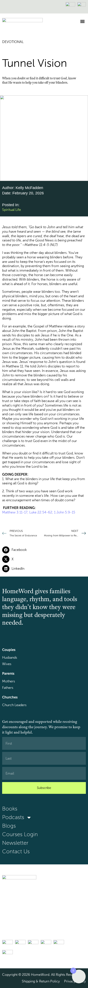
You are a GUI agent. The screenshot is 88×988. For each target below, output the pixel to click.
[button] (82, 21)
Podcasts (13, 817)
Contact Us (16, 851)
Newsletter (15, 843)
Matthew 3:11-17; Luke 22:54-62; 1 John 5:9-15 (38, 512)
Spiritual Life (11, 210)
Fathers (7, 687)
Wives (6, 664)
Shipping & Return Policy (41, 981)
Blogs (9, 826)
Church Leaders (14, 705)
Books (9, 809)
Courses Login (20, 834)
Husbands (9, 657)
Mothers (8, 681)
